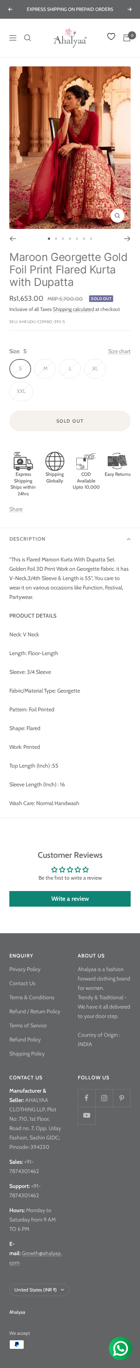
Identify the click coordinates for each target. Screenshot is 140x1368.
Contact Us (22, 983)
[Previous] (12, 238)
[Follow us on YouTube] (86, 1115)
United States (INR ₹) (35, 1290)
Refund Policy (25, 1039)
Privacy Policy (24, 969)
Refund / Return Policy (34, 1011)
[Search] (27, 37)
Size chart (119, 351)
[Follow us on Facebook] (86, 1098)
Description (27, 539)
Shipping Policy (27, 1053)
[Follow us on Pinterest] (121, 1098)
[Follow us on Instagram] (104, 1098)
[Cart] (127, 37)
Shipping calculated (73, 309)
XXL (21, 391)
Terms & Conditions (31, 997)
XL (95, 368)
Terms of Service (28, 1025)
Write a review (70, 898)
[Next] (127, 238)
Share (16, 509)
